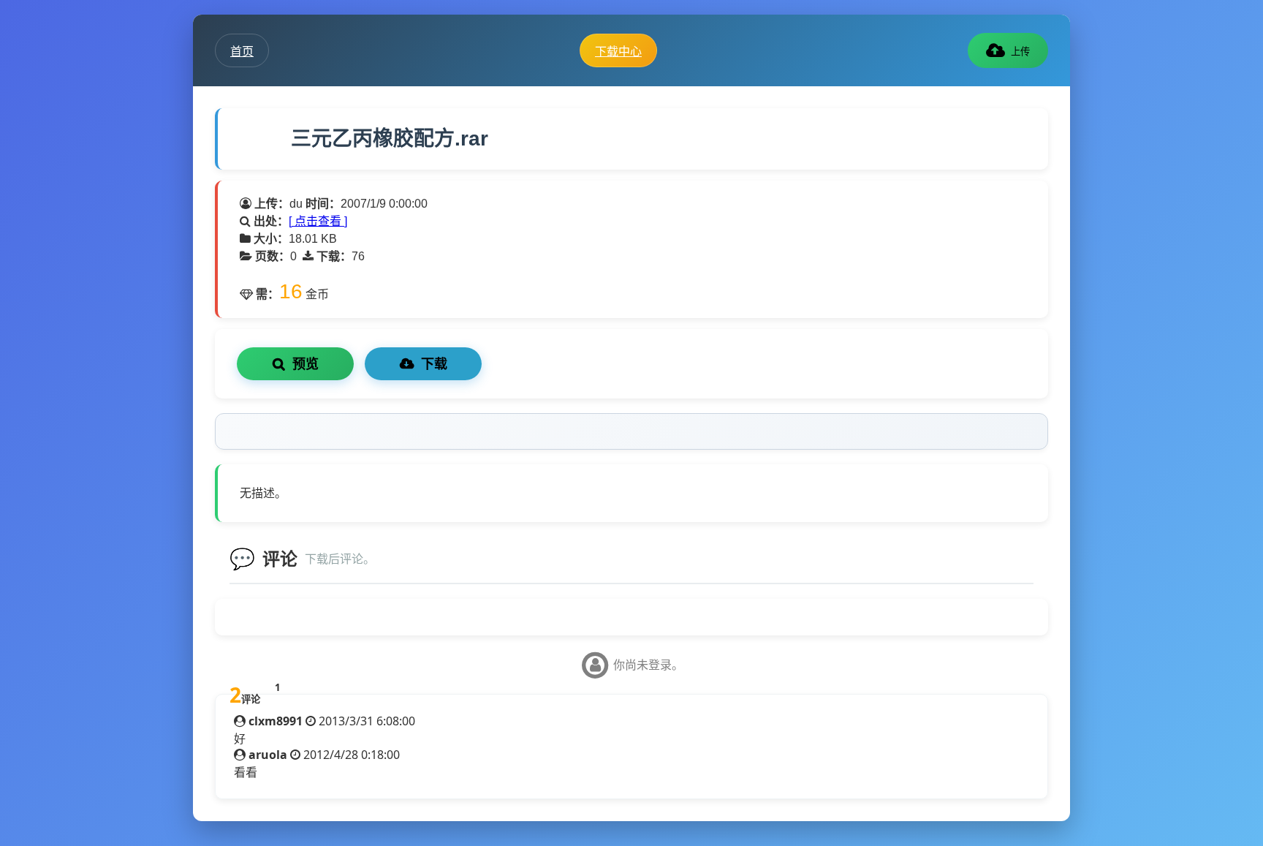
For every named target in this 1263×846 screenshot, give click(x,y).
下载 (434, 364)
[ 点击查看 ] (318, 221)
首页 (242, 51)
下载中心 (618, 51)
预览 (305, 364)
